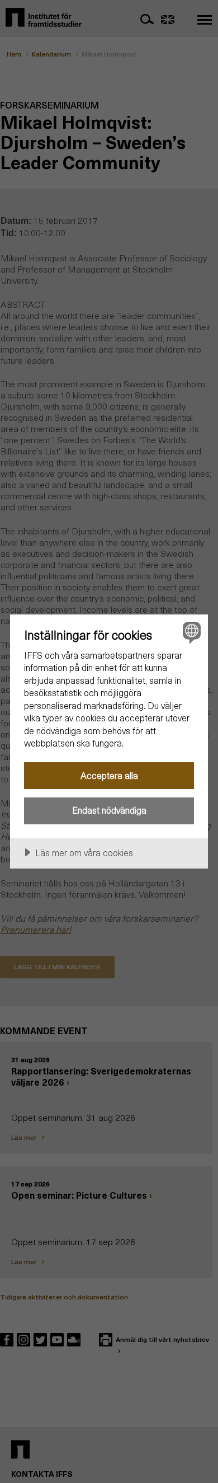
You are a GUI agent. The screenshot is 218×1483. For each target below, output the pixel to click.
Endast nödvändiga (109, 810)
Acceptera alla (109, 775)
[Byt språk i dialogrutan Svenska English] (190, 632)
